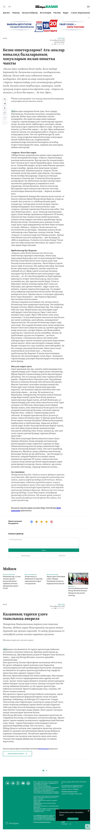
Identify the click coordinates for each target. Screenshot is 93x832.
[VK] (7, 783)
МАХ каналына (43, 749)
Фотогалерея (45, 13)
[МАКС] (28, 783)
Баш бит (6, 13)
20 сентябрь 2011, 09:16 (57, 606)
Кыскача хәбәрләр (30, 13)
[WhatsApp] (5, 112)
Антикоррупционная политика (69, 791)
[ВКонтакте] (5, 99)
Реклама (57, 13)
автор (5, 38)
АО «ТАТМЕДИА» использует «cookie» (43, 815)
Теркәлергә (61, 556)
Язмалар (16, 13)
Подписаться (72, 819)
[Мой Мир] (5, 117)
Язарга (44, 550)
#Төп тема (61, 38)
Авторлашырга (25, 555)
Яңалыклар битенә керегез (16, 753)
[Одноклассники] (5, 108)
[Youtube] (23, 783)
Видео (65, 13)
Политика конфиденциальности (42, 822)
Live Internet (64, 824)
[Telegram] (5, 103)
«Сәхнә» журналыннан (80, 13)
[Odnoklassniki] (18, 783)
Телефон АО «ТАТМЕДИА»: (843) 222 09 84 (71, 794)
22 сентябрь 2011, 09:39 (57, 40)
